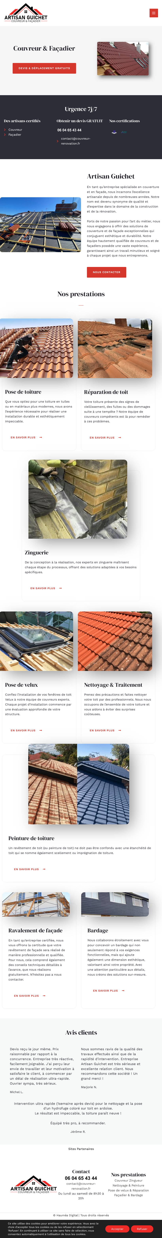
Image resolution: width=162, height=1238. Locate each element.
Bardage (137, 1195)
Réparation (141, 1190)
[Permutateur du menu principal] (154, 13)
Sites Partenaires (81, 1149)
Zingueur (135, 1180)
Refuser (142, 1228)
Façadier (120, 1195)
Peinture (138, 1185)
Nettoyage (121, 1185)
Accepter (117, 1228)
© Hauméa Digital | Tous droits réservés (81, 1215)
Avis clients (81, 1032)
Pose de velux (118, 1190)
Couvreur (122, 1180)
